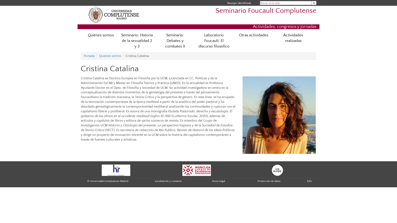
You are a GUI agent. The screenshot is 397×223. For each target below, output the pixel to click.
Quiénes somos (101, 35)
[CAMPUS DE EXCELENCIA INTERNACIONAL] (196, 170)
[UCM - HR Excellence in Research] (116, 170)
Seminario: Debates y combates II (175, 41)
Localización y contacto (168, 181)
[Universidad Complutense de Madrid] (114, 14)
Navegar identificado (239, 3)
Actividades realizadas (293, 38)
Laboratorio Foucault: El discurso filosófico (214, 41)
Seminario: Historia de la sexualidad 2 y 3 (137, 41)
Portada (89, 56)
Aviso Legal (218, 181)
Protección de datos (269, 181)
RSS (309, 181)
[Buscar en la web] (314, 3)
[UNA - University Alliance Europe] (277, 170)
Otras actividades (253, 35)
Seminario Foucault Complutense (265, 11)
